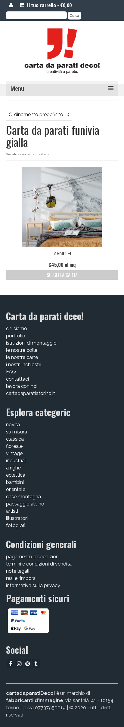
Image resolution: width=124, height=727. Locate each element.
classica (15, 439)
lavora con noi (21, 386)
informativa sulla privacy (33, 585)
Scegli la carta (62, 275)
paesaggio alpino (25, 504)
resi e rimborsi (21, 578)
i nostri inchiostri (23, 364)
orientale (15, 489)
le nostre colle (21, 350)
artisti (12, 511)
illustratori (17, 518)
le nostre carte (22, 357)
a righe (13, 468)
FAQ (11, 372)
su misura (16, 432)
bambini (15, 482)
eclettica (15, 475)
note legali (17, 571)
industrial (16, 460)
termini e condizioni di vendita (39, 564)
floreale (14, 446)
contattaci (17, 379)
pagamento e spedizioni (33, 557)
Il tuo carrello (49, 5)
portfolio (15, 336)
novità (13, 424)
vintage (14, 453)
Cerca (74, 16)
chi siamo (16, 328)
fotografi (15, 525)
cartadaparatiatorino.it (30, 393)
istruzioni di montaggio (31, 343)
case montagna (23, 496)
